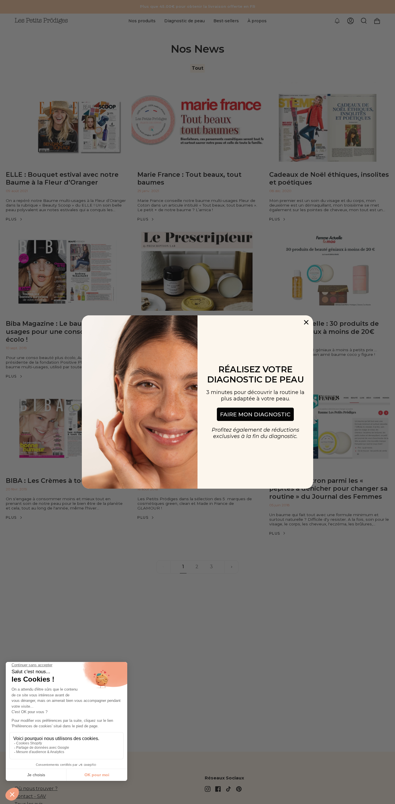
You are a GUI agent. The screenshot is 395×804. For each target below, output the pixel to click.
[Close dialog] (306, 322)
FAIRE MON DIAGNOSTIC (255, 414)
